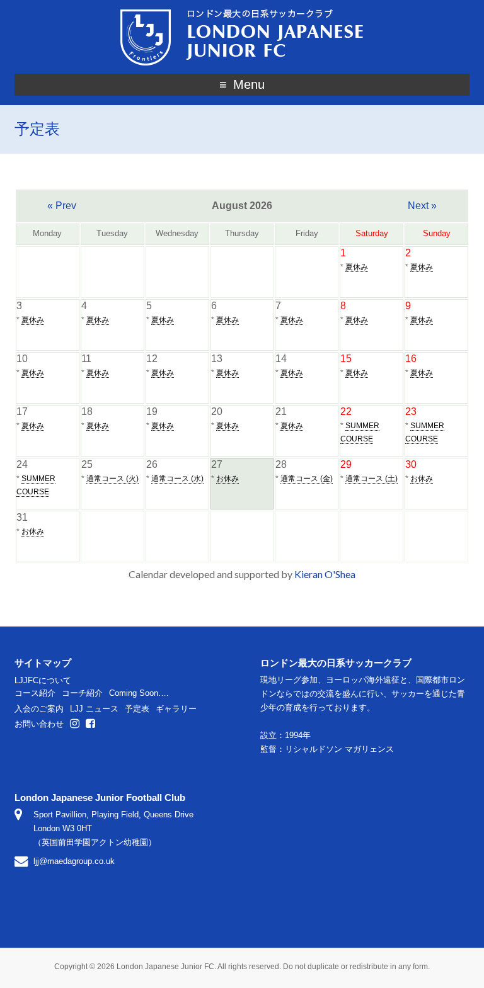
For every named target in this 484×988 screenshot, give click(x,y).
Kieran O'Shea (324, 574)
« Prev (61, 205)
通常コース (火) (112, 478)
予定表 (137, 708)
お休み (227, 478)
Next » (422, 205)
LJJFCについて (42, 680)
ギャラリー (176, 708)
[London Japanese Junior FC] (242, 10)
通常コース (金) (306, 478)
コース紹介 (34, 693)
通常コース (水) (177, 478)
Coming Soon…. (139, 693)
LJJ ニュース (94, 708)
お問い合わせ (39, 724)
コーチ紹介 (82, 693)
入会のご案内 (39, 708)
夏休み (356, 267)
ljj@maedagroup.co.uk (74, 861)
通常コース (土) (371, 478)
